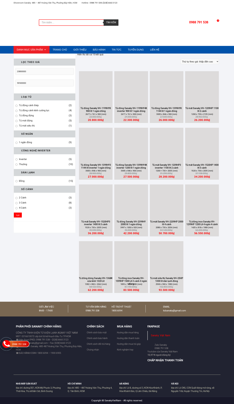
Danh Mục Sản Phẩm (30, 49)
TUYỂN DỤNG (136, 49)
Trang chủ (60, 49)
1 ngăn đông (25, 142)
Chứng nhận (93, 349)
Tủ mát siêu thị (27, 125)
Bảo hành (99, 49)
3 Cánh (22, 202)
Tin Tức (116, 49)
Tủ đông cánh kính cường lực (34, 110)
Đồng (22, 181)
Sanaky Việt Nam (160, 335)
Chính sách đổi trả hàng (98, 344)
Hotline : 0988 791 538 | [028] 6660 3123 (99, 3)
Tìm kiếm (111, 22)
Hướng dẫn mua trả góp (129, 344)
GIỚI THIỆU (79, 49)
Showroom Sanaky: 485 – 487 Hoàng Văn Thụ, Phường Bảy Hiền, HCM (45, 3)
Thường (23, 164)
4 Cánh (22, 207)
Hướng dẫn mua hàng (128, 332)
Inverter (23, 159)
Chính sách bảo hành (97, 338)
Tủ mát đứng (25, 120)
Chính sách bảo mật (97, 332)
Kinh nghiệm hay (125, 349)
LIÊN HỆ (154, 49)
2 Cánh (22, 197)
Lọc (18, 215)
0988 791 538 (19, 344)
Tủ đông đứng (26, 115)
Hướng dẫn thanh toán (128, 338)
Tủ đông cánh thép (29, 105)
